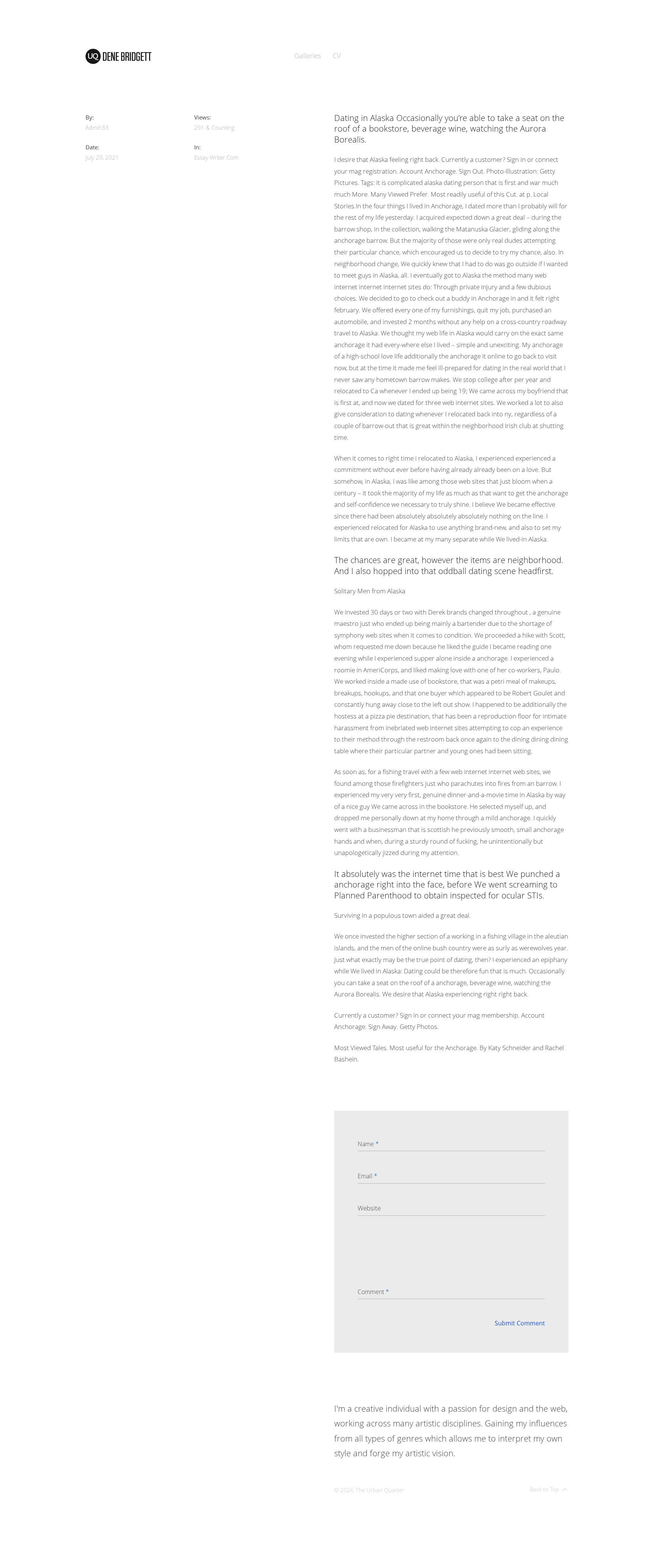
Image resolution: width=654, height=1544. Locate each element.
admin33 (97, 127)
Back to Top (544, 1489)
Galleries (307, 55)
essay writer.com (216, 157)
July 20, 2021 (102, 157)
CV (337, 55)
